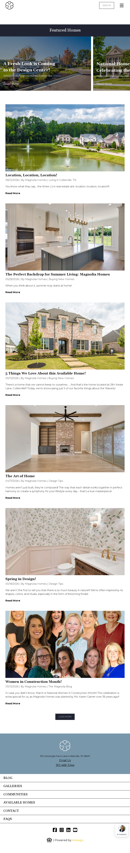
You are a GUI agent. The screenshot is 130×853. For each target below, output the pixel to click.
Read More (11, 83)
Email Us (65, 760)
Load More (65, 716)
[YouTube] (75, 830)
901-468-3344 (65, 765)
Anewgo (77, 840)
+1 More (57, 76)
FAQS (7, 819)
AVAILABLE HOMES (19, 803)
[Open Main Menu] (122, 5)
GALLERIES (12, 786)
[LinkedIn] (68, 830)
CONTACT (11, 811)
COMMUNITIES (15, 794)
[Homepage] (21, 5)
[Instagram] (62, 830)
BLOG (7, 778)
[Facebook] (55, 830)
